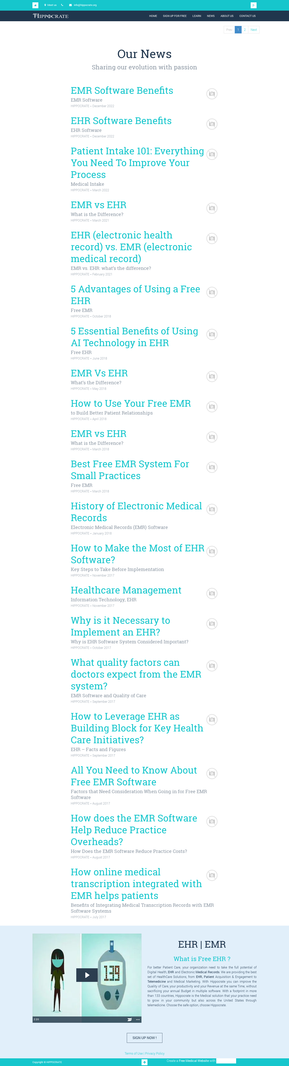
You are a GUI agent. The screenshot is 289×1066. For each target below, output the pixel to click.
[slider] (81, 1019)
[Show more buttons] (138, 1019)
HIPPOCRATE (226, 1061)
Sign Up (145, 1037)
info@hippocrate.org (85, 5)
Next (254, 30)
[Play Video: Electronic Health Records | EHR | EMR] (87, 975)
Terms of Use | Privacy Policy (145, 1053)
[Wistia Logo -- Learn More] (129, 1019)
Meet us (52, 5)
